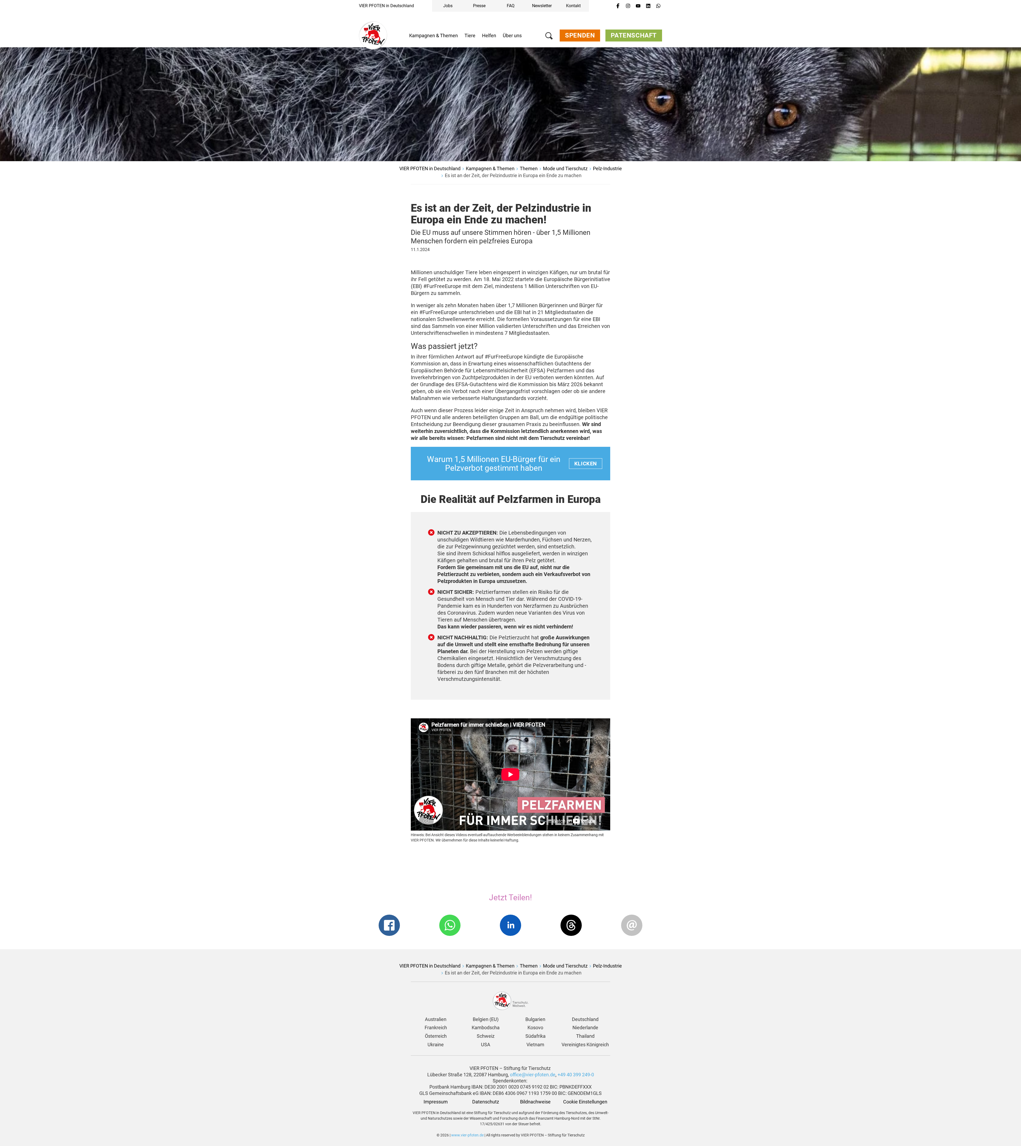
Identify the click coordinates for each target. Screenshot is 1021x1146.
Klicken (585, 463)
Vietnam (535, 1044)
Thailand (585, 1036)
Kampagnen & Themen (433, 35)
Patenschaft (634, 35)
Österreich (436, 1036)
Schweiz (486, 1036)
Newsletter (542, 5)
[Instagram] (628, 6)
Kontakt (573, 5)
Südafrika (535, 1036)
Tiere (470, 35)
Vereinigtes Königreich (585, 1044)
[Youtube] (638, 6)
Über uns (512, 35)
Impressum (436, 1102)
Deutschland (585, 1019)
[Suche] (549, 37)
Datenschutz (485, 1102)
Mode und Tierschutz (565, 168)
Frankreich (436, 1027)
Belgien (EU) (486, 1019)
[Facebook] (618, 6)
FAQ (510, 5)
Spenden (580, 35)
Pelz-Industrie (607, 168)
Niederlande (585, 1027)
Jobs (448, 5)
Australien (435, 1019)
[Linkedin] (648, 6)
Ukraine (436, 1044)
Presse (479, 5)
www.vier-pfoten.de (467, 1135)
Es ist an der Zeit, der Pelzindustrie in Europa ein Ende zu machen (513, 175)
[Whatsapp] (658, 6)
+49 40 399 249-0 (576, 1074)
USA (485, 1044)
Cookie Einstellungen (585, 1102)
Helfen (489, 35)
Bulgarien (535, 1019)
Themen (529, 168)
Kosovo (535, 1027)
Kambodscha (486, 1027)
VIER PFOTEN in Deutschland (386, 5)
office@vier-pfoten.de (532, 1074)
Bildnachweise (535, 1102)
